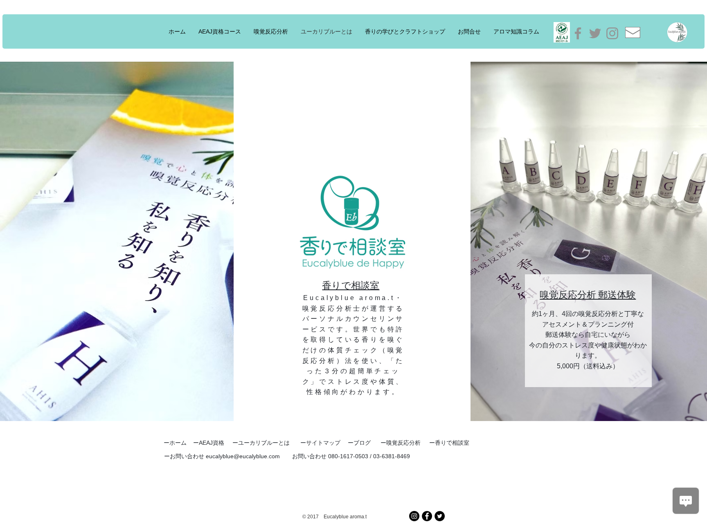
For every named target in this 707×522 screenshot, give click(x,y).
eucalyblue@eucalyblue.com (243, 456)
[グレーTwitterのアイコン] (595, 33)
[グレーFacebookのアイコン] (578, 33)
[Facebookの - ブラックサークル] (427, 516)
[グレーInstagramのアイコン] (612, 33)
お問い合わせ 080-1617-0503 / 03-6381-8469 (351, 456)
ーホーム (175, 442)
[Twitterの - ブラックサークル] (440, 516)
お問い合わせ (188, 456)
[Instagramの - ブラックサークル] (414, 516)
